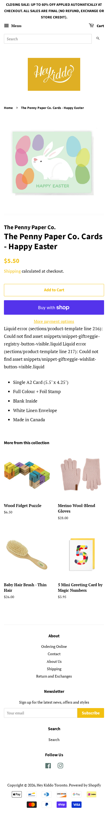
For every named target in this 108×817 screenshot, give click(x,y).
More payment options (54, 321)
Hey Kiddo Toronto (52, 785)
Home (8, 108)
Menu (15, 25)
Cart (100, 26)
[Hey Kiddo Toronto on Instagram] (60, 766)
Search (54, 739)
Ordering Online (54, 646)
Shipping (12, 271)
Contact (54, 653)
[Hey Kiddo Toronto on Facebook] (48, 766)
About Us (54, 661)
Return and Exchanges (54, 676)
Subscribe (91, 713)
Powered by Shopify (85, 785)
